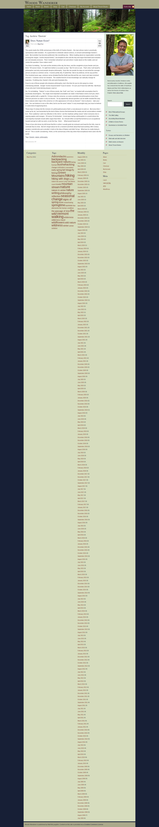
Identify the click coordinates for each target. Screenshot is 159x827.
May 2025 (81, 202)
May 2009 (81, 787)
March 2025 (81, 208)
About (38, 7)
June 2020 (81, 382)
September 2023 (83, 263)
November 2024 (82, 221)
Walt (27, 46)
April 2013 (81, 644)
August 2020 (81, 376)
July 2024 (80, 233)
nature (37, 137)
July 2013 (80, 635)
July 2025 (80, 196)
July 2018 (80, 452)
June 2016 (81, 528)
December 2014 (82, 583)
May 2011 (80, 714)
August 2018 (81, 449)
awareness (70, 157)
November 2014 (82, 586)
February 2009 (82, 797)
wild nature (70, 222)
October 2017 (82, 480)
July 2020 (80, 379)
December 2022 (82, 291)
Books (46, 7)
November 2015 (82, 550)
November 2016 (82, 513)
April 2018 (81, 461)
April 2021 (81, 352)
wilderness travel (58, 220)
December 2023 (82, 254)
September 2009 (83, 775)
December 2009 (82, 766)
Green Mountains (59, 174)
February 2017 (82, 504)
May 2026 (81, 166)
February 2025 (82, 211)
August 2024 (81, 230)
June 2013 (81, 638)
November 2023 (82, 257)
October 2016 (82, 516)
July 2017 (80, 489)
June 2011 (81, 711)
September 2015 (83, 556)
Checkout (72, 7)
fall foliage (67, 170)
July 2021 (80, 343)
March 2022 (81, 318)
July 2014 (80, 599)
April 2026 (81, 169)
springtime (58, 205)
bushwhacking (65, 164)
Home (29, 7)
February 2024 (82, 248)
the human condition (66, 208)
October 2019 (82, 407)
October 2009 (82, 772)
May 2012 (81, 678)
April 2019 (81, 425)
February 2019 (82, 431)
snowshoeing (68, 202)
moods (58, 184)
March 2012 (81, 684)
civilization (61, 167)
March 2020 (81, 391)
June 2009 (81, 784)
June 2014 (81, 602)
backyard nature (61, 161)
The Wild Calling (113, 115)
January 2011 (82, 727)
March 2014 (81, 611)
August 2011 (81, 705)
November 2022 (82, 294)
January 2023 (82, 288)
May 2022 (81, 312)
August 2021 (81, 339)
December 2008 (82, 803)
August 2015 (81, 559)
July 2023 (80, 269)
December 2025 (82, 181)
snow (61, 202)
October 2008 (82, 809)
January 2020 (82, 397)
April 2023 (81, 279)
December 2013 (82, 620)
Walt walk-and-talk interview (117, 138)
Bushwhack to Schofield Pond (118, 125)
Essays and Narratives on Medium (119, 135)
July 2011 (80, 708)
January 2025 (82, 215)
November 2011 (82, 696)
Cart (62, 7)
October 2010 (82, 736)
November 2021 (82, 330)
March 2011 (81, 720)
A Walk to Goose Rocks (116, 122)
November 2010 (82, 733)
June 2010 (81, 748)
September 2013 (83, 629)
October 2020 (82, 370)
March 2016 (81, 538)
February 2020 (82, 394)
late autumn (59, 181)
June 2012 (81, 675)
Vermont (63, 213)
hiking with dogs (60, 178)
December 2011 (82, 693)
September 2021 (83, 336)
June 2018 (81, 455)
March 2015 (81, 574)
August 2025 (81, 193)
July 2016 (80, 525)
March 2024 (81, 245)
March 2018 (81, 464)
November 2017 (82, 477)
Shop (55, 7)
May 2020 (81, 385)
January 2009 (82, 800)
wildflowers (58, 222)
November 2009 (82, 769)
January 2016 (82, 544)
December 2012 (82, 656)
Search (109, 100)
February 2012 (82, 687)
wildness (57, 225)
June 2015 (81, 565)
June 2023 (81, 272)
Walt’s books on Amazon (116, 142)
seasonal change (63, 197)
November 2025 (82, 184)
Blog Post (40, 44)
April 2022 (81, 315)
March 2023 (81, 282)
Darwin (31, 137)
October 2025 (82, 187)
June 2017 (81, 492)
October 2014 (82, 589)
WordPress (106, 189)
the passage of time (61, 211)
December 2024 (82, 218)
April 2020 (81, 388)
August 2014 (81, 595)
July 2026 (80, 160)
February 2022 (82, 321)
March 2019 (81, 428)
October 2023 (82, 260)
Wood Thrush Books (100, 7)
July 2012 (80, 672)
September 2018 (83, 446)
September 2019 (83, 410)
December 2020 (82, 364)
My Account (84, 7)
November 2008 (82, 806)
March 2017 (81, 501)
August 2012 (81, 669)
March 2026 (81, 172)
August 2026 (81, 157)
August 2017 (81, 486)
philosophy (44, 137)
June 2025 (81, 199)
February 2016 (82, 541)
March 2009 (81, 794)
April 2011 (80, 717)
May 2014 (81, 605)
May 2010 (81, 751)
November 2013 (82, 623)
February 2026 (82, 175)
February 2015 (82, 577)
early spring (57, 170)
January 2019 (82, 434)
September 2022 (83, 300)
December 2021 (82, 327)
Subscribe (127, 7)
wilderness (68, 217)
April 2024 (81, 242)
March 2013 (81, 647)
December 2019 (82, 400)
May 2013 (81, 641)
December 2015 (82, 547)
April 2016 (81, 535)
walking (57, 217)
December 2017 (82, 474)
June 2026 (81, 163)
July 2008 (80, 818)
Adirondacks (59, 156)
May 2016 (81, 532)
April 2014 (81, 608)
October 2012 (82, 662)
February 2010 (82, 760)
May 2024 (81, 239)
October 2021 (82, 333)
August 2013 (81, 632)
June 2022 (81, 309)
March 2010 (81, 757)
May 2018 (81, 458)
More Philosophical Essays (117, 112)
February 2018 (82, 467)
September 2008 (83, 812)
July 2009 (80, 781)
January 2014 (82, 617)
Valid (107, 183)
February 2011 (82, 723)
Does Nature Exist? (40, 40)
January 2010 (82, 763)
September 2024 (83, 227)
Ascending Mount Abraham (117, 118)
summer (69, 205)
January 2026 (82, 178)
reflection (56, 196)
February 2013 (82, 650)
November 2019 (82, 404)
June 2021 (81, 346)
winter (66, 225)
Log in (105, 180)
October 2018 (82, 443)
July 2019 (80, 416)
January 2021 (82, 361)
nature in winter (59, 190)
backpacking (59, 159)
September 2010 (83, 739)
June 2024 (81, 236)
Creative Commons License (93, 824)
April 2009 (81, 790)
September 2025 (83, 190)
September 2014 (83, 592)
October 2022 (82, 297)
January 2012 (82, 690)
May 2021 (81, 349)
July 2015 (80, 562)
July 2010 (80, 745)
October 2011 (82, 699)
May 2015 (81, 568)
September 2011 (82, 702)
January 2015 (82, 580)
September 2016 (83, 519)
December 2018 (82, 437)
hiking (70, 175)
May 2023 (81, 276)
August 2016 (81, 522)
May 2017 (81, 495)
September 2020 (83, 373)
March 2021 (81, 355)
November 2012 (82, 660)
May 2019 (81, 422)
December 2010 (82, 730)
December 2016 (82, 510)
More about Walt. (118, 93)
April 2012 (81, 681)
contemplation (69, 167)
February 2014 (82, 614)
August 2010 (81, 742)
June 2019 (81, 419)
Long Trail (67, 181)
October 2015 (82, 553)
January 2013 (82, 653)
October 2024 (82, 224)
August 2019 (81, 413)
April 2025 (81, 205)
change (54, 167)
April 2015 (81, 571)
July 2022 (80, 306)
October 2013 (82, 626)
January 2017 (82, 507)
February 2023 (82, 285)
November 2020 (82, 367)
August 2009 (81, 778)
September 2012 (83, 666)
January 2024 (82, 251)
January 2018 (82, 471)
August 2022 (81, 303)
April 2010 (81, 754)
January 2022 (82, 324)
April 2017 (81, 498)
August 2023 (81, 266)
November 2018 (82, 440)
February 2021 (82, 358)
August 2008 (81, 815)
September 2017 (83, 483)
